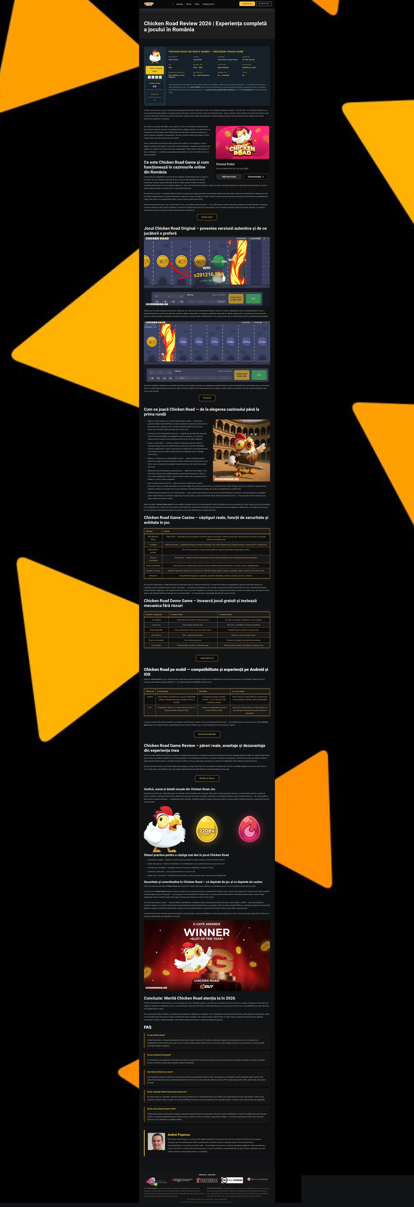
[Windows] (156, 77)
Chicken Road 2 (209, 4)
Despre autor (211, 1175)
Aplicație (179, 4)
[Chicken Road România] (149, 3)
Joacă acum (247, 3)
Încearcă (207, 398)
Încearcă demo (263, 3)
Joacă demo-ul (207, 658)
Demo (197, 4)
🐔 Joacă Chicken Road (154, 70)
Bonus (188, 4)
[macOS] (160, 77)
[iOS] (152, 77)
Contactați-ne (203, 1175)
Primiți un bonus (207, 778)
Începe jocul (207, 217)
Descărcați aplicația (207, 734)
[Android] (149, 77)
